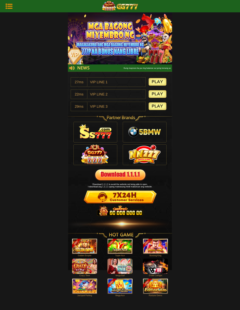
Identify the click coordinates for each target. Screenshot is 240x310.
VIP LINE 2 (99, 94)
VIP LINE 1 (99, 82)
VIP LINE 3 (99, 106)
